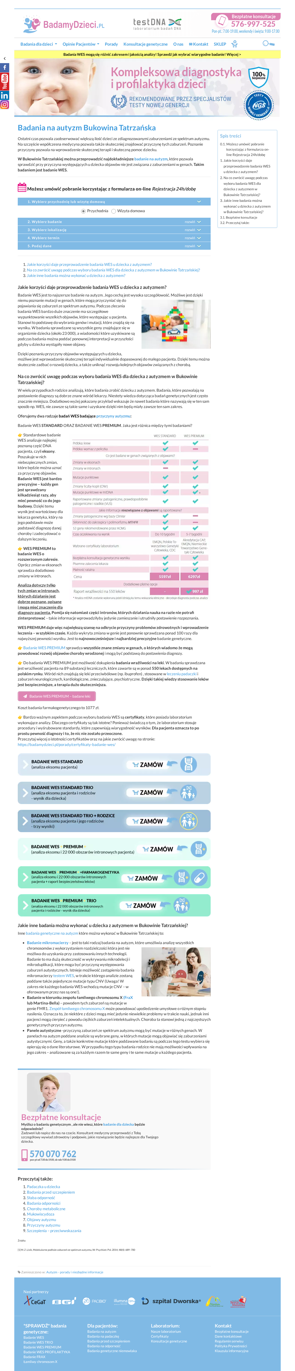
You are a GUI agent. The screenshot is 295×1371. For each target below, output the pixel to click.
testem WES (63, 975)
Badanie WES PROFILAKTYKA (47, 1352)
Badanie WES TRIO (38, 1342)
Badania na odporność (104, 1346)
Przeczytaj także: (238, 223)
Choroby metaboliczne (46, 1208)
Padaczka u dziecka (43, 1186)
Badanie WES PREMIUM (44, 647)
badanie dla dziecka (118, 1124)
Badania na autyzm (101, 1331)
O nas (178, 44)
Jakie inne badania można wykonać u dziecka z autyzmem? (76, 275)
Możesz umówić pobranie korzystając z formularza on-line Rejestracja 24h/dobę (247, 149)
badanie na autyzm (151, 158)
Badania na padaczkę (103, 1336)
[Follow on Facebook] (4, 67)
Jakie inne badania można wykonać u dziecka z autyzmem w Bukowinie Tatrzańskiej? (247, 206)
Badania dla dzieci (37, 44)
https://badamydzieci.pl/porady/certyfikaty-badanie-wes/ (66, 744)
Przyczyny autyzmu (43, 1225)
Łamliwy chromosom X (40, 1361)
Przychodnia (97, 210)
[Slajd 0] (147, 89)
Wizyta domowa (131, 210)
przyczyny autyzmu (113, 416)
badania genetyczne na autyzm (52, 933)
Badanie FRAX (34, 1357)
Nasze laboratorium (166, 1331)
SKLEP (220, 44)
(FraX (128, 997)
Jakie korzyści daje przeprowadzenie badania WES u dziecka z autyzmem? (89, 264)
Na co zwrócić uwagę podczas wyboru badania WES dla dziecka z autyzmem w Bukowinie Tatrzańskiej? (113, 269)
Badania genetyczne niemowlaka (112, 1351)
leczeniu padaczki (182, 673)
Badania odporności (43, 1203)
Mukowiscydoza (40, 1214)
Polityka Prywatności (231, 1346)
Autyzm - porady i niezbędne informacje (74, 1272)
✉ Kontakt (198, 44)
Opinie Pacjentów (79, 44)
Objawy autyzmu (41, 1219)
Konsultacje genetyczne (146, 44)
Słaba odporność (41, 1197)
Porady (111, 44)
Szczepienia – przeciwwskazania (54, 1230)
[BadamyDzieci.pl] (65, 23)
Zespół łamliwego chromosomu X (77, 1008)
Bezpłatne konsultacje (241, 217)
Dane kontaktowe (228, 1336)
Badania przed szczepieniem (51, 1192)
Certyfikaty (160, 1336)
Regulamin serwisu (229, 1341)
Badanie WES (34, 1337)
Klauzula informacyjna (231, 1351)
